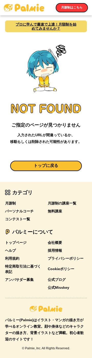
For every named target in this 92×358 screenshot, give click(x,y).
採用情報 (55, 250)
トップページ (16, 242)
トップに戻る (46, 165)
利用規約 (12, 258)
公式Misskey (58, 287)
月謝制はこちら (72, 7)
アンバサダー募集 (19, 280)
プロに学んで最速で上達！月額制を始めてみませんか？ (46, 26)
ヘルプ (10, 250)
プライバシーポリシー (66, 258)
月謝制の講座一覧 (62, 203)
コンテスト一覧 (17, 219)
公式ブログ (57, 280)
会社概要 (55, 242)
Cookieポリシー (61, 269)
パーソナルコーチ (19, 211)
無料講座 (55, 211)
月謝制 (10, 203)
